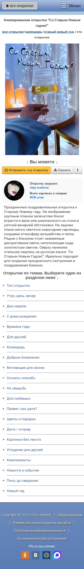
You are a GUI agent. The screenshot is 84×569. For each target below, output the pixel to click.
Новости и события (23, 470)
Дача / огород (18, 429)
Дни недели (16, 306)
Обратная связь (70, 515)
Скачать (62, 170)
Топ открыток (18, 285)
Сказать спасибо (21, 378)
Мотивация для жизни (25, 367)
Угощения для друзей (25, 450)
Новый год (15, 491)
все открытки (19, 5)
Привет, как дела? (22, 409)
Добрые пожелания (23, 357)
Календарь (34, 31)
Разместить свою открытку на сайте (42, 523)
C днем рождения (21, 316)
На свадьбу (16, 388)
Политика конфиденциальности (40, 531)
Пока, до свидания (22, 480)
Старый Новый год (59, 31)
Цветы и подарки (21, 419)
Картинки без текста (24, 439)
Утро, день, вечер (21, 296)
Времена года (18, 326)
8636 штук (37, 197)
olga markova (39, 187)
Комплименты (19, 460)
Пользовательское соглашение (42, 538)
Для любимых (18, 398)
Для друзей (16, 337)
